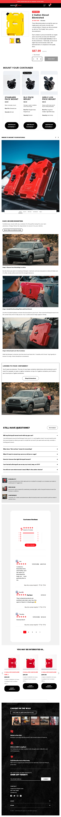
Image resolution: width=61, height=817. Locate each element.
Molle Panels (29, 211)
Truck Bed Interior (35, 211)
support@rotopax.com (16, 788)
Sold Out (51, 59)
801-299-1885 (14, 790)
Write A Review (30, 545)
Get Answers (52, 428)
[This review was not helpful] (43, 585)
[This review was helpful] (39, 585)
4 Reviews (42, 20)
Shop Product (12, 688)
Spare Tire (24, 211)
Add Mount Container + (12, 125)
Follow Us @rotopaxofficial (23, 712)
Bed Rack (20, 211)
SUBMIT (45, 779)
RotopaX (20, 810)
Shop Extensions (30, 378)
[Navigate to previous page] (20, 632)
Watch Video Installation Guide (12, 230)
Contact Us (13, 792)
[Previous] (3, 673)
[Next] (58, 673)
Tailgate (40, 211)
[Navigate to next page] (40, 632)
